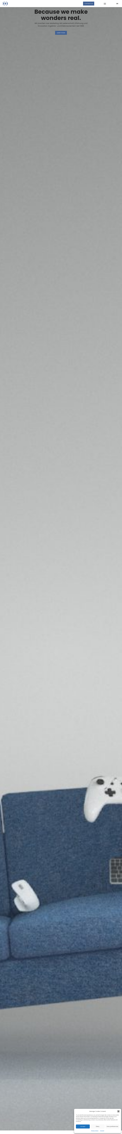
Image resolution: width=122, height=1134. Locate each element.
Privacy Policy (94, 1130)
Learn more (61, 33)
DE (117, 4)
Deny (97, 1126)
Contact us (88, 3)
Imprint (102, 1130)
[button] (118, 1111)
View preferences (112, 1126)
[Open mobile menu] (105, 3)
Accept (82, 1126)
